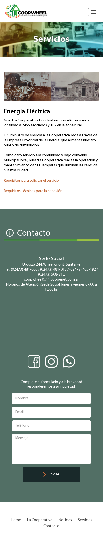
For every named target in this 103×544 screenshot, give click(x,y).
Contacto (52, 526)
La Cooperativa (39, 520)
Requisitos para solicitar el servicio (31, 181)
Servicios (85, 520)
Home (16, 520)
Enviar (54, 474)
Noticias (65, 520)
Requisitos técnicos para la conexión (33, 191)
